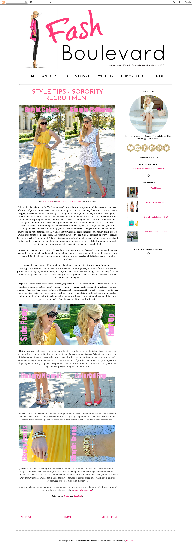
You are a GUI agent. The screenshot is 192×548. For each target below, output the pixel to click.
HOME (31, 76)
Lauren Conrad (61, 201)
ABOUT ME (50, 76)
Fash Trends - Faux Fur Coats (156, 232)
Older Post (109, 517)
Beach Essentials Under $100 (156, 217)
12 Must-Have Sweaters (155, 202)
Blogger (129, 541)
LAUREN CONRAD (78, 76)
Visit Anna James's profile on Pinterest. (148, 168)
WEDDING (105, 76)
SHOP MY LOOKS (132, 76)
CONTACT (159, 76)
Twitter (67, 495)
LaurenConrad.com (82, 490)
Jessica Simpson (48, 201)
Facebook (78, 495)
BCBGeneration (76, 201)
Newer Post (26, 517)
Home (68, 517)
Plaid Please (156, 188)
